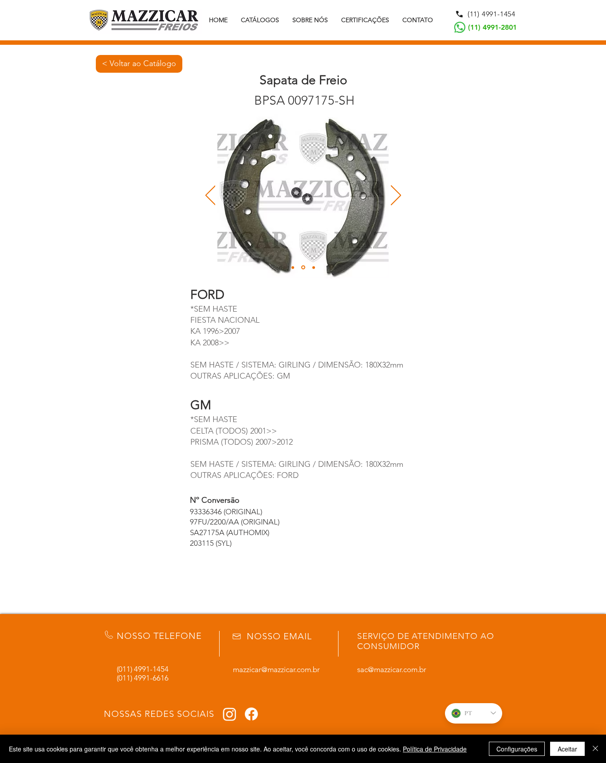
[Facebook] (251, 714)
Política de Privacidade (435, 748)
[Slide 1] (292, 267)
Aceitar (567, 748)
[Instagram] (229, 714)
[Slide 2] (303, 268)
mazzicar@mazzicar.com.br (276, 669)
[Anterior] (210, 196)
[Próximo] (396, 196)
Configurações (516, 748)
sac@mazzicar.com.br (391, 669)
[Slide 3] (313, 267)
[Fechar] (595, 749)
